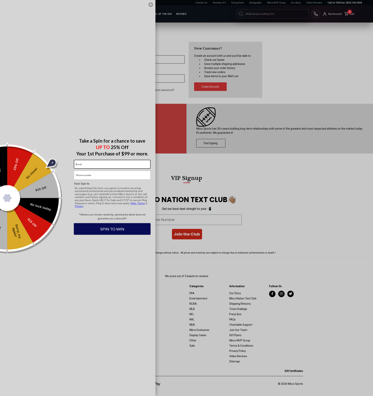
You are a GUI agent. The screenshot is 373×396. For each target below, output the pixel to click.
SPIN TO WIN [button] (112, 229)
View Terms (137, 203)
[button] (150, 4)
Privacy (79, 206)
